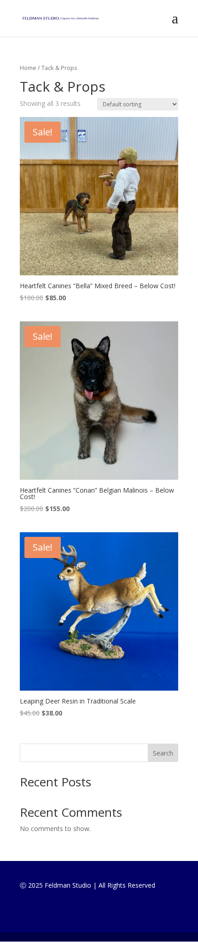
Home (28, 68)
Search (163, 753)
